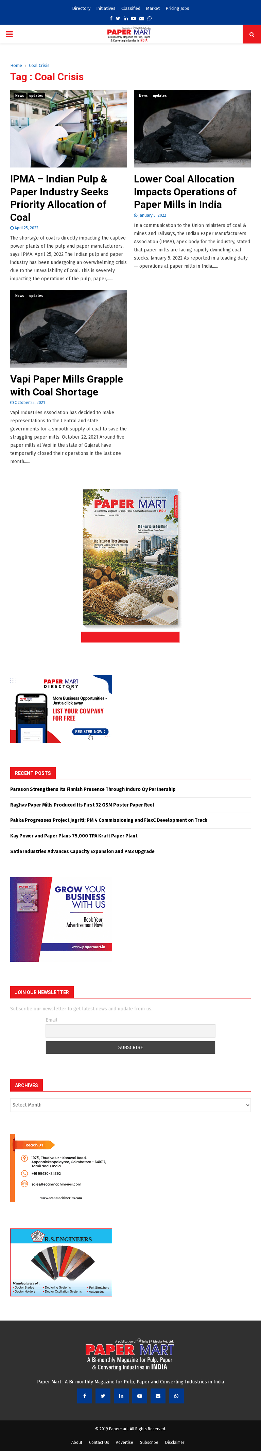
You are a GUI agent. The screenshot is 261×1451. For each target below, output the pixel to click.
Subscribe (149, 1442)
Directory (81, 8)
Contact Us (99, 1442)
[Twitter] (102, 1395)
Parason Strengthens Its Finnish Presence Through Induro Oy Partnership (93, 789)
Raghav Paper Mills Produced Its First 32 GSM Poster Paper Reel (82, 805)
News (19, 96)
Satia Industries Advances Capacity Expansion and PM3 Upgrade (83, 851)
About (76, 1442)
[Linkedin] (121, 1395)
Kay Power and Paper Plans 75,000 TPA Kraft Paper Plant (73, 836)
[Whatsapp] (176, 1395)
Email (51, 1020)
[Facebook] (84, 1395)
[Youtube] (139, 1395)
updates (36, 96)
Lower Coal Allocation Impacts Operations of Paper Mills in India (185, 191)
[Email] (158, 1395)
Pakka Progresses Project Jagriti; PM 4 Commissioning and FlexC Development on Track (108, 820)
